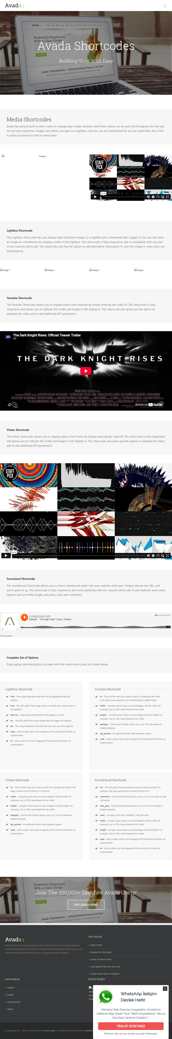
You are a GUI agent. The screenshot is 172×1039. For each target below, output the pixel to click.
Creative (10, 987)
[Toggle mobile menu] (165, 6)
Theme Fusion (49, 1030)
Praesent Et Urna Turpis (101, 952)
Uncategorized (13, 1002)
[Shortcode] (86, 53)
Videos (10, 1009)
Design (10, 994)
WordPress (89, 1030)
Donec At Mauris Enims (101, 959)
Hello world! (96, 945)
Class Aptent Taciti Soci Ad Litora (105, 966)
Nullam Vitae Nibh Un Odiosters (105, 973)
